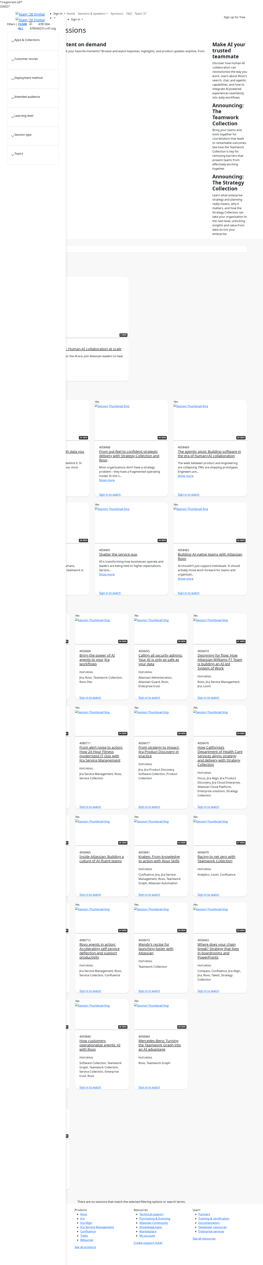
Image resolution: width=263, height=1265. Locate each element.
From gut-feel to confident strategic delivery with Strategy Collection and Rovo (129, 455)
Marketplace (147, 1231)
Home (71, 14)
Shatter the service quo (118, 554)
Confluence (88, 1231)
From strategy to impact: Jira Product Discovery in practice (158, 751)
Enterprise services (211, 1231)
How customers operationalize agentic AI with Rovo (99, 1045)
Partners (204, 1214)
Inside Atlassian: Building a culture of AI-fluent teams (101, 858)
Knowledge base (150, 1227)
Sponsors (117, 14)
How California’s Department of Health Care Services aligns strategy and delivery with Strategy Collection (220, 756)
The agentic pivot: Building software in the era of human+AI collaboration (209, 453)
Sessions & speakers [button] (92, 14)
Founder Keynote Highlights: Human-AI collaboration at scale (70, 348)
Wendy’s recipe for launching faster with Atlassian (155, 948)
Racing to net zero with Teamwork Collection (216, 858)
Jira (82, 1218)
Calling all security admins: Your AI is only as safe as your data (160, 659)
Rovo (83, 1214)
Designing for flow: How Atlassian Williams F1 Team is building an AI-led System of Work (220, 662)
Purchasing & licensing (154, 1218)
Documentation (209, 1223)
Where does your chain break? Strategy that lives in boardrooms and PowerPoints (218, 951)
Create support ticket (148, 1243)
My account (147, 1236)
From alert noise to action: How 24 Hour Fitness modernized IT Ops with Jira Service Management (101, 754)
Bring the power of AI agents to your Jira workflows (97, 659)
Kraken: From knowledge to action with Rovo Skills (159, 858)
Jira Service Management (97, 1227)
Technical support (151, 1214)
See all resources (204, 1239)
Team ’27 (141, 14)
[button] (59, 13)
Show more (28, 365)
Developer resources (212, 1227)
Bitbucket (86, 1240)
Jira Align (86, 1223)
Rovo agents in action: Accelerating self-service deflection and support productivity (99, 951)
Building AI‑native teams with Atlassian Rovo (210, 556)
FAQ (129, 14)
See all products (85, 1247)
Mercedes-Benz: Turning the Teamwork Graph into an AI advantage (159, 1045)
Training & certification (213, 1218)
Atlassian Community (153, 1223)
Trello (84, 1236)
